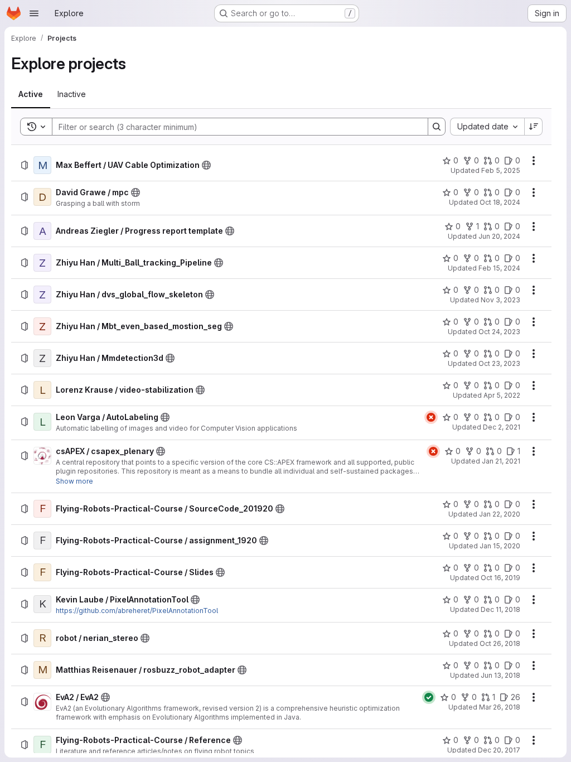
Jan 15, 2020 (500, 546)
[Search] (437, 127)
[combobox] (487, 127)
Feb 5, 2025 (500, 170)
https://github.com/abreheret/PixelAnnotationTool (137, 610)
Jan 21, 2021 (501, 461)
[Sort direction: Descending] (534, 127)
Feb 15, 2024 (499, 268)
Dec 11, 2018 (500, 609)
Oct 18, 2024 (500, 202)
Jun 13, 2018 (500, 675)
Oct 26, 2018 (500, 643)
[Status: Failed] (431, 417)
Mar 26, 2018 (499, 707)
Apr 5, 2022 (501, 395)
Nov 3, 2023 (500, 300)
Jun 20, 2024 (499, 236)
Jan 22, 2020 (499, 514)
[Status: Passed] (428, 697)
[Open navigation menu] (34, 13)
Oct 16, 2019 (500, 577)
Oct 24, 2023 (499, 331)
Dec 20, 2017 (499, 750)
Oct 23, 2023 (499, 363)
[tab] (30, 94)
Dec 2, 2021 (501, 427)
